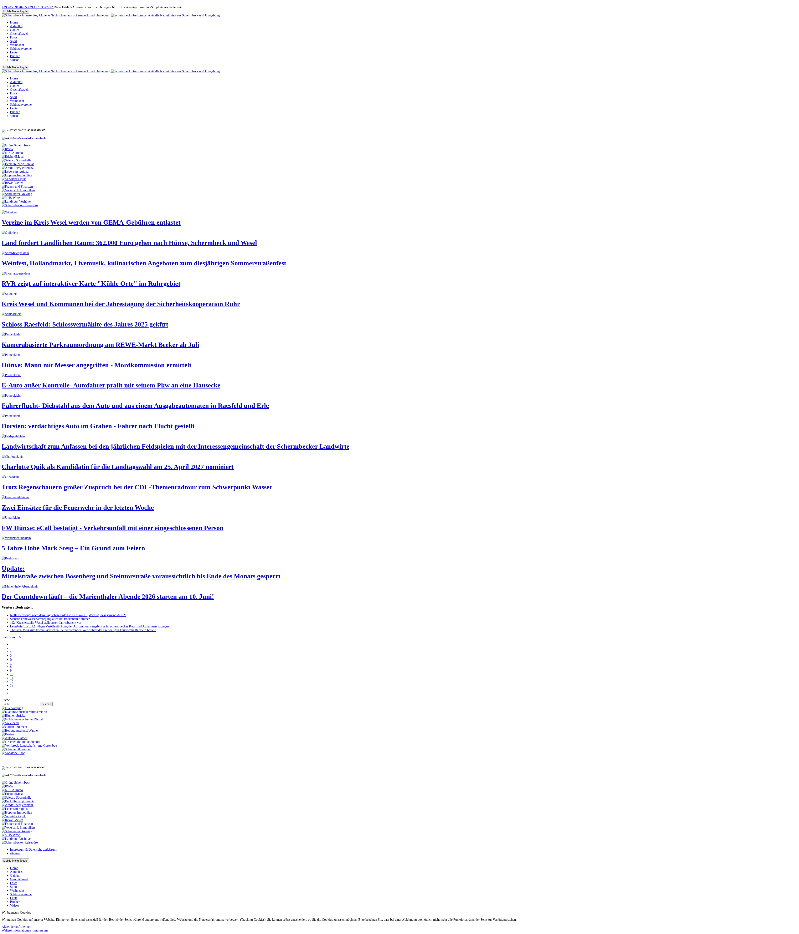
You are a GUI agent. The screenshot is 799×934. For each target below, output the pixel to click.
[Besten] (8, 734)
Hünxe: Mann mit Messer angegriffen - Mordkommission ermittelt (96, 365)
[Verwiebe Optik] (14, 179)
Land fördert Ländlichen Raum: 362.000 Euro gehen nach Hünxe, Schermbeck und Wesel (129, 242)
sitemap (15, 853)
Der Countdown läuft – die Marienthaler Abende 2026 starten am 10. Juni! (108, 596)
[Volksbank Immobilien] (18, 190)
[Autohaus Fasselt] (14, 738)
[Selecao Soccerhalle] (16, 160)
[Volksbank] (10, 723)
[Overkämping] (12, 708)
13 (11, 685)
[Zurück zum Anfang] (3, 4)
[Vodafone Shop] (13, 753)
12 (11, 681)
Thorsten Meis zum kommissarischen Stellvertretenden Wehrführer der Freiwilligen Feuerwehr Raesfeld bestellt (83, 630)
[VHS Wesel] (11, 197)
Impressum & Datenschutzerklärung (33, 849)
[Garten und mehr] (14, 727)
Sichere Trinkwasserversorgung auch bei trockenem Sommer (50, 619)
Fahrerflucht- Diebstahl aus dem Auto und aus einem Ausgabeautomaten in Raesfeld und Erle (135, 405)
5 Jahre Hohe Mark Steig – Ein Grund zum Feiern (73, 548)
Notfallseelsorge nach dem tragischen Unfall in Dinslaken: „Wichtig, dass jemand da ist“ (68, 615)
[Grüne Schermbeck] (16, 145)
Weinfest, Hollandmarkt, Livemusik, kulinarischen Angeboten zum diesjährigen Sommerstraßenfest (144, 263)
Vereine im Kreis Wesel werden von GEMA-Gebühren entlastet (91, 222)
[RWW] (7, 149)
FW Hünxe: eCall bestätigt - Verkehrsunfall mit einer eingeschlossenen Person (112, 528)
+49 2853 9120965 (15, 7)
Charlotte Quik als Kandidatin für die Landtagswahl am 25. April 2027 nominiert (118, 466)
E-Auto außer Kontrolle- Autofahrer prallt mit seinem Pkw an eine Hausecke (111, 385)
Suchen (46, 704)
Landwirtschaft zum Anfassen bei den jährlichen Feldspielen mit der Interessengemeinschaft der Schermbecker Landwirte (175, 446)
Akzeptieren (10, 926)
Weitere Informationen (16, 930)
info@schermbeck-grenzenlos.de (30, 138)
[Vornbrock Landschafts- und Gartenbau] (29, 745)
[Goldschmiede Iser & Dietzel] (22, 719)
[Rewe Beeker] (12, 182)
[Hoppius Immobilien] (17, 175)
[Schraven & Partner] (16, 749)
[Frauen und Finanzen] (17, 186)
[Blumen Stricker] (14, 715)
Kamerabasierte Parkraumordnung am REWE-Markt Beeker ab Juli (100, 344)
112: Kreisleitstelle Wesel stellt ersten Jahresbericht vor (45, 622)
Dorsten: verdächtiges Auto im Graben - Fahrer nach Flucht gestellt (98, 426)
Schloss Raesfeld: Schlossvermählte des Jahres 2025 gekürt (85, 324)
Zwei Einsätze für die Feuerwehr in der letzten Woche (78, 507)
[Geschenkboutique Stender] (21, 741)
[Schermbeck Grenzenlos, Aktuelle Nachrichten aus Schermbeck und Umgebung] (111, 15)
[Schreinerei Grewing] (17, 194)
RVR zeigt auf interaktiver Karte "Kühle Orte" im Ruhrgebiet (91, 283)
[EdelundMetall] (13, 156)
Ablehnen (24, 926)
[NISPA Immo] (12, 153)
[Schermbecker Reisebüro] (20, 205)
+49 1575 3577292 (41, 7)
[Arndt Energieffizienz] (17, 167)
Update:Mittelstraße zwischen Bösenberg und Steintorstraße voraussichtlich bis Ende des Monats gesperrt (141, 572)
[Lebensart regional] (15, 171)
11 (11, 678)
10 (11, 674)
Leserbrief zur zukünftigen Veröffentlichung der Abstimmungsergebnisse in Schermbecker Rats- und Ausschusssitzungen (89, 626)
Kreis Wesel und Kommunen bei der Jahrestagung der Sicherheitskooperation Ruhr (121, 304)
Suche (6, 700)
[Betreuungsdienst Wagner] (20, 730)
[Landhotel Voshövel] (16, 201)
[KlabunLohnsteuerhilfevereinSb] (24, 712)
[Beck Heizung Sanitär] (18, 164)
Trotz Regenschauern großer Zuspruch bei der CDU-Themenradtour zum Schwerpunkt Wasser (137, 487)
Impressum (40, 930)
